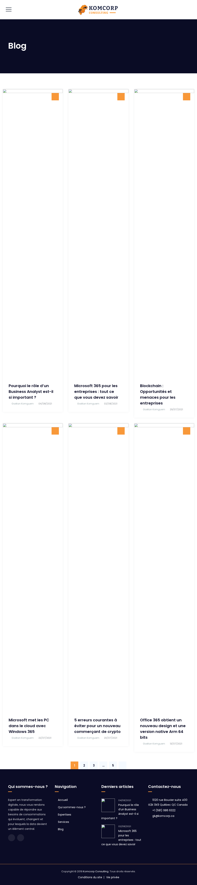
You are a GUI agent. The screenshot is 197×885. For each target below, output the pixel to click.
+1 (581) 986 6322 (163, 810)
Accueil (63, 800)
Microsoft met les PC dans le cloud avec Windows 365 (29, 725)
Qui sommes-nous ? (72, 807)
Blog (60, 829)
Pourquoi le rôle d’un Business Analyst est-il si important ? (31, 391)
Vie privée (112, 877)
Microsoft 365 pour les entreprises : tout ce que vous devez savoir (96, 391)
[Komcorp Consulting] (98, 9)
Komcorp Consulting (96, 871)
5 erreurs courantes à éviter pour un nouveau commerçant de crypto (97, 725)
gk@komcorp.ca (163, 816)
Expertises (64, 814)
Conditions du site (90, 877)
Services (63, 822)
